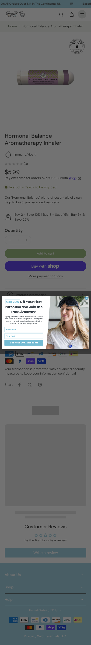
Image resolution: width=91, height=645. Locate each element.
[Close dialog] (86, 298)
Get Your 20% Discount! (24, 342)
